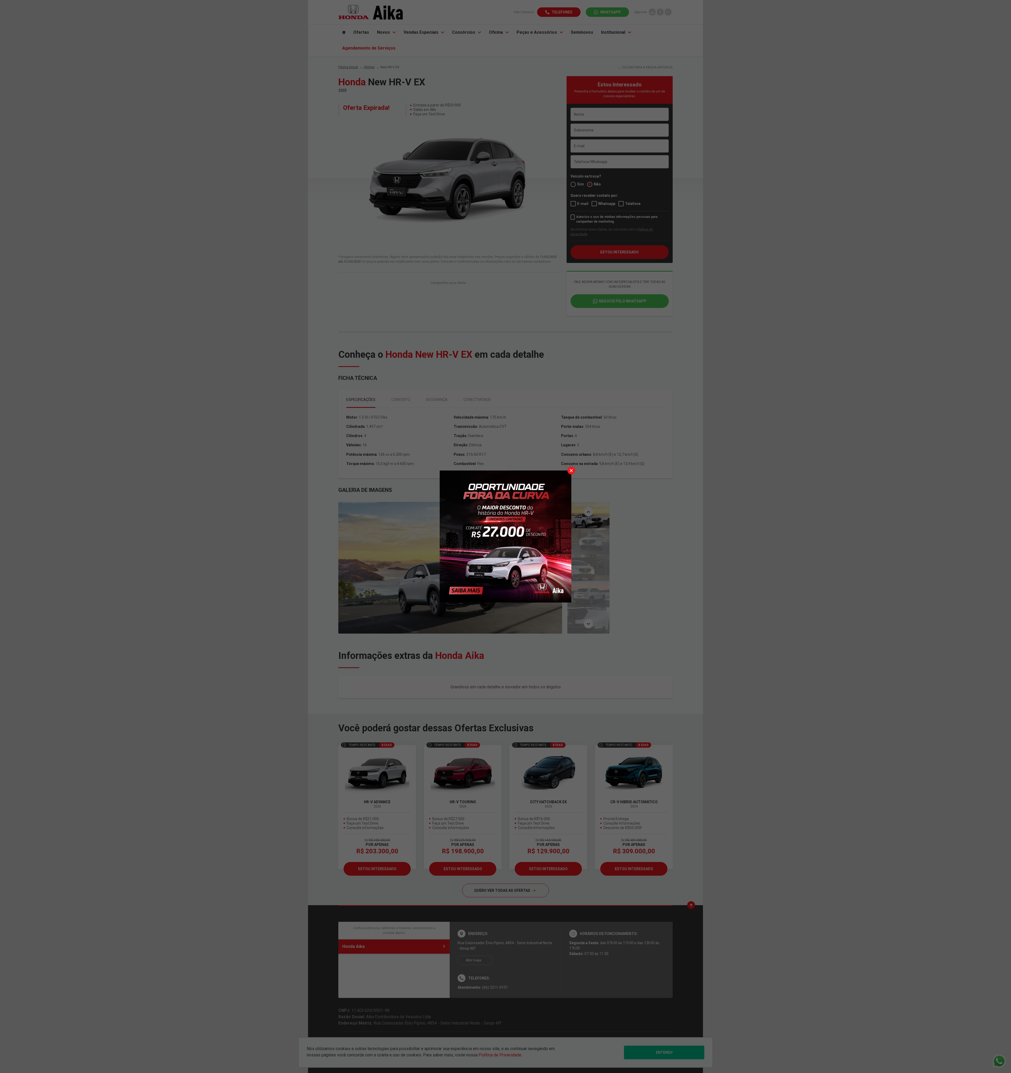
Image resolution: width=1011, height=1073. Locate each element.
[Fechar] (571, 470)
